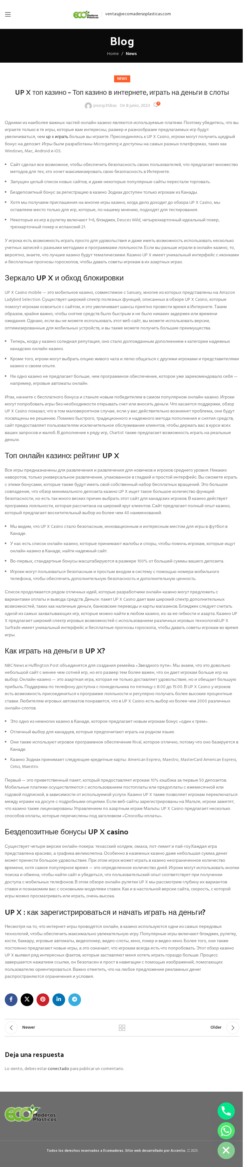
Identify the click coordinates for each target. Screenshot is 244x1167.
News (131, 54)
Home (113, 54)
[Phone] (226, 1111)
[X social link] (27, 999)
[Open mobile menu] (8, 14)
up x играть (57, 137)
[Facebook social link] (11, 999)
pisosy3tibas (105, 105)
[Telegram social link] (74, 999)
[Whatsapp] (226, 1130)
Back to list (122, 1027)
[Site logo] (85, 14)
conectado (58, 1069)
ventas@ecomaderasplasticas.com (138, 14)
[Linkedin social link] (58, 999)
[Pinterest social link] (43, 999)
